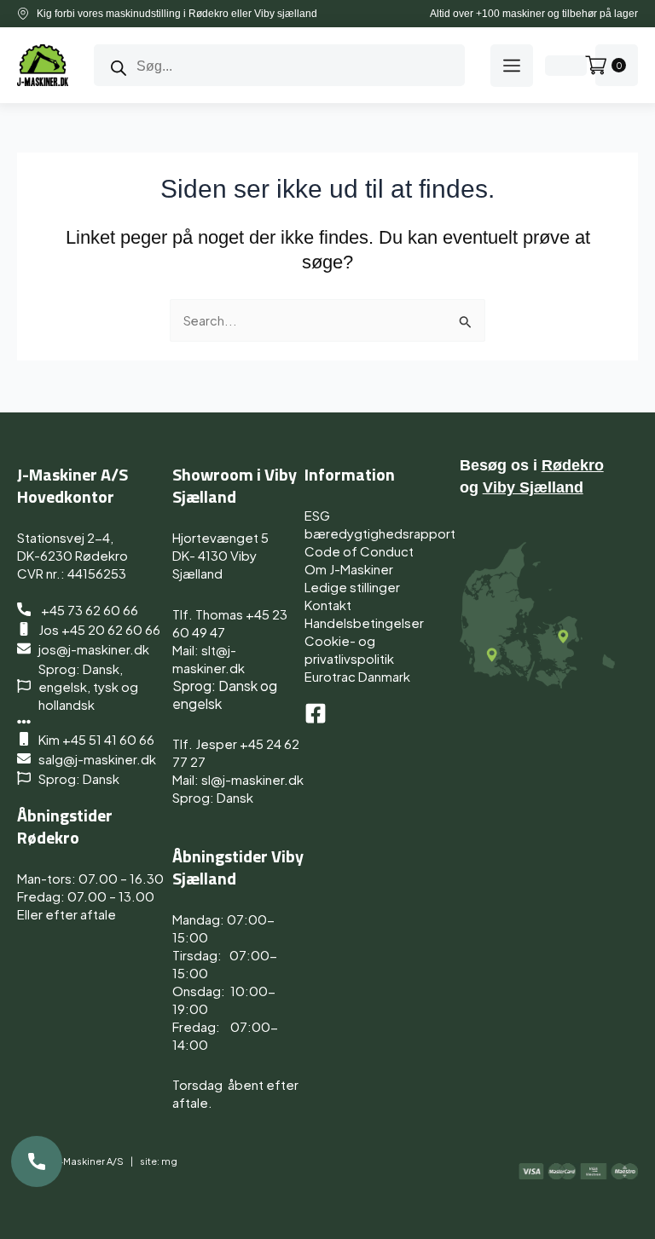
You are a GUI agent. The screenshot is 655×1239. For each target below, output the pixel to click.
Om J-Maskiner (348, 569)
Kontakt (327, 604)
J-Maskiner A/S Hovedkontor (72, 485)
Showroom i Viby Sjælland (234, 485)
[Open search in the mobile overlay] (279, 65)
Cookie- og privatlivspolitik (349, 649)
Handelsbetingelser (364, 622)
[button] (511, 65)
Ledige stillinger (352, 587)
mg (169, 1161)
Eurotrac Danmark (357, 676)
